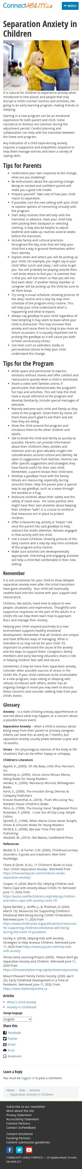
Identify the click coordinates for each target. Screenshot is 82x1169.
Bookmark (15, 1056)
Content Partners (18, 1123)
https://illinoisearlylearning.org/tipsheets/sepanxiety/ (40, 970)
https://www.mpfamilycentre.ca (25, 989)
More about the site (20, 1111)
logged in (27, 1078)
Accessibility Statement (22, 1119)
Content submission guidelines (28, 1142)
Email (12, 1044)
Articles (34, 1090)
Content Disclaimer (19, 1134)
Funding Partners (18, 1138)
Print (11, 1050)
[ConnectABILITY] (27, 5)
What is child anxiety (21, 1002)
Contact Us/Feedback (21, 1128)
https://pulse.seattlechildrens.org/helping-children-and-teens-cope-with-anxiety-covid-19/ (39, 898)
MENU (71, 7)
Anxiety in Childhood (21, 1007)
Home (10, 1090)
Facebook (14, 1033)
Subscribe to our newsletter (25, 1107)
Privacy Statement (19, 1115)
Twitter (13, 1039)
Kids (22, 1090)
